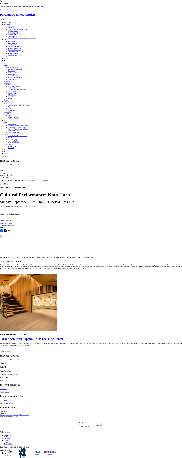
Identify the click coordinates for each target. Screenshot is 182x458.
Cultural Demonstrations (18, 89)
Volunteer (10, 115)
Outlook (2, 225)
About (6, 134)
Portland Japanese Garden (17, 14)
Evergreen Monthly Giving (16, 51)
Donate (6, 39)
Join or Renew (12, 27)
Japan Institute (6, 121)
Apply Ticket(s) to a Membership (17, 29)
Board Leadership (13, 141)
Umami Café (11, 71)
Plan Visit (3, 10)
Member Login (12, 26)
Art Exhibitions (12, 88)
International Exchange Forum (17, 127)
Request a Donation (13, 119)
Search (6, 153)
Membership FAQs (13, 33)
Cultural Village (12, 93)
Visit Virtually (12, 91)
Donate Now (11, 41)
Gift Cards (11, 98)
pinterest (26, 415)
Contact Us (11, 148)
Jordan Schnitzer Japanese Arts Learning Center (31, 339)
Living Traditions (13, 131)
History (10, 137)
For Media (7, 437)
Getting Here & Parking (15, 69)
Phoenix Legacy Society (15, 55)
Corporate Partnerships (14, 50)
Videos (10, 108)
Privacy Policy (8, 444)
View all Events (4, 184)
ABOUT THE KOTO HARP (11, 261)
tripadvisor (20, 415)
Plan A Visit (6, 64)
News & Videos (6, 102)
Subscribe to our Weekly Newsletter (18, 105)
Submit (98, 425)
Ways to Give (12, 45)
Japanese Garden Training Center (17, 125)
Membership (7, 24)
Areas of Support (13, 43)
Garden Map (11, 74)
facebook (2, 415)
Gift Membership (13, 31)
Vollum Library (12, 36)
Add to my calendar (6, 224)
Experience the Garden (7, 82)
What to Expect (12, 84)
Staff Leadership (12, 139)
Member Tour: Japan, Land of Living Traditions (22, 38)
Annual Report (12, 146)
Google (7, 225)
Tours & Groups (12, 72)
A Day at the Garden (14, 86)
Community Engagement (7, 112)
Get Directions (4, 177)
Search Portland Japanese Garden (14, 180)
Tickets (7, 22)
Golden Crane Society (14, 34)
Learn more (3, 411)
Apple (12, 225)
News (9, 107)
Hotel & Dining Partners (15, 77)
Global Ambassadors (14, 53)
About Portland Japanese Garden (17, 136)
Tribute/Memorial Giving (15, 46)
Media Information (13, 143)
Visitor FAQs (12, 79)
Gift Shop (10, 96)
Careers (10, 144)
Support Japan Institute (14, 132)
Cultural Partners (13, 117)
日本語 (6, 58)
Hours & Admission (14, 67)
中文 (5, 60)
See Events (3, 400)
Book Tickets (4, 377)
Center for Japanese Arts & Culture (18, 129)
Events (6, 100)
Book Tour (3, 389)
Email (81, 423)
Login (5, 57)
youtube (14, 415)
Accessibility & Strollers (15, 76)
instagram (9, 415)
